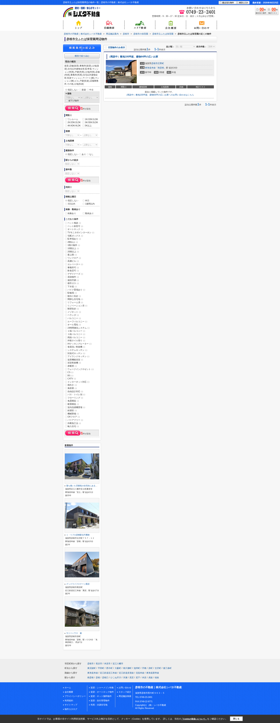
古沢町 (158, 668)
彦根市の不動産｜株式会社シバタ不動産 (158, 687)
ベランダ (73, 315)
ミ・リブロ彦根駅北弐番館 (78, 535)
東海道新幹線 (152, 673)
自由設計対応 (75, 391)
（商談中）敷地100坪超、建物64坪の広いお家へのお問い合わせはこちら (159, 95)
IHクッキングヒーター (79, 344)
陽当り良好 (74, 296)
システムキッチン (77, 350)
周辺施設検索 (125, 696)
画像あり (72, 213)
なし (91, 154)
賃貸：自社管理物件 (100, 700)
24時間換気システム (78, 328)
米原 (144, 677)
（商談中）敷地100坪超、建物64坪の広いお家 (133, 56)
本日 (87, 200)
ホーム (68, 687)
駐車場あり (74, 239)
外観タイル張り (76, 340)
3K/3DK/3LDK (91, 122)
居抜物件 (73, 277)
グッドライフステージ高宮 (78, 584)
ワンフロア (74, 258)
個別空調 (73, 280)
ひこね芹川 (116, 677)
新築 (84, 90)
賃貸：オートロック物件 (102, 692)
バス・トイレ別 (76, 394)
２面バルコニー (76, 331)
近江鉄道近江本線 (108, 673)
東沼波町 (91, 668)
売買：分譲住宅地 (99, 705)
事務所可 (73, 267)
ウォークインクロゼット (80, 369)
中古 (91, 90)
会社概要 (69, 692)
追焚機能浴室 (75, 359)
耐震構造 (73, 404)
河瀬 (125, 677)
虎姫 (150, 677)
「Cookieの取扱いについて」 (194, 719)
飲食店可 (73, 270)
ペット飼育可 (75, 226)
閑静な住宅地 (75, 299)
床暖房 (72, 366)
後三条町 (167, 668)
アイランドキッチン (78, 356)
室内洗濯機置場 (76, 407)
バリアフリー (75, 420)
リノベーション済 (77, 305)
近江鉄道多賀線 (126, 673)
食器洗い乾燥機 (76, 347)
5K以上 (88, 125)
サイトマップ (71, 705)
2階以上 (73, 242)
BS (70, 375)
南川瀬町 (127, 668)
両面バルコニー (76, 337)
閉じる (236, 718)
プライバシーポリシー (75, 696)
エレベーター (75, 264)
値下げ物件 (73, 100)
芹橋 (144, 668)
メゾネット (74, 312)
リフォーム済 (75, 302)
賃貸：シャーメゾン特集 (102, 687)
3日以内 (71, 204)
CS (70, 372)
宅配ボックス (75, 236)
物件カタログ (71, 709)
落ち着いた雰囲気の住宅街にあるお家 (82, 486)
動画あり (89, 213)
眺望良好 (73, 308)
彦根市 (154, 63)
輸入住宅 (73, 426)
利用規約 (69, 700)
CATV (72, 378)
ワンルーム (73, 119)
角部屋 (72, 388)
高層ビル (73, 261)
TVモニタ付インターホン (81, 232)
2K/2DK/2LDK (74, 122)
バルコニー (74, 318)
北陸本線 (140, 673)
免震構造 (73, 401)
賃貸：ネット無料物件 (101, 696)
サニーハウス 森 (74, 633)
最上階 (72, 254)
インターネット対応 (78, 382)
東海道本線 (150, 67)
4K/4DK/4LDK (74, 125)
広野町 (161, 63)
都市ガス (73, 283)
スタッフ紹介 (125, 692)
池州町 (137, 668)
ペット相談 (74, 223)
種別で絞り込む (82, 56)
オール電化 (74, 324)
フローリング (75, 398)
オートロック (75, 229)
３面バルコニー (76, 334)
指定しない (73, 90)
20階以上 (73, 251)
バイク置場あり (76, 290)
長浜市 (99, 663)
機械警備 (73, 413)
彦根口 (105, 677)
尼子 (138, 677)
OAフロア (74, 417)
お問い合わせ (125, 687)
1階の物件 (74, 245)
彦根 (98, 677)
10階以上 (73, 248)
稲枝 (157, 677)
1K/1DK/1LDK (91, 119)
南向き (72, 385)
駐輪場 (72, 293)
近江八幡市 (118, 663)
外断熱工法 (74, 423)
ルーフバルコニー (77, 321)
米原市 (107, 663)
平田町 (101, 668)
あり (84, 154)
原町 (150, 668)
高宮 (131, 677)
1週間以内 (90, 204)
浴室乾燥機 (74, 363)
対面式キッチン (76, 353)
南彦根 (161, 67)
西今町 (109, 668)
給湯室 (72, 410)
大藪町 (118, 668)
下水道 (72, 286)
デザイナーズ (75, 274)
